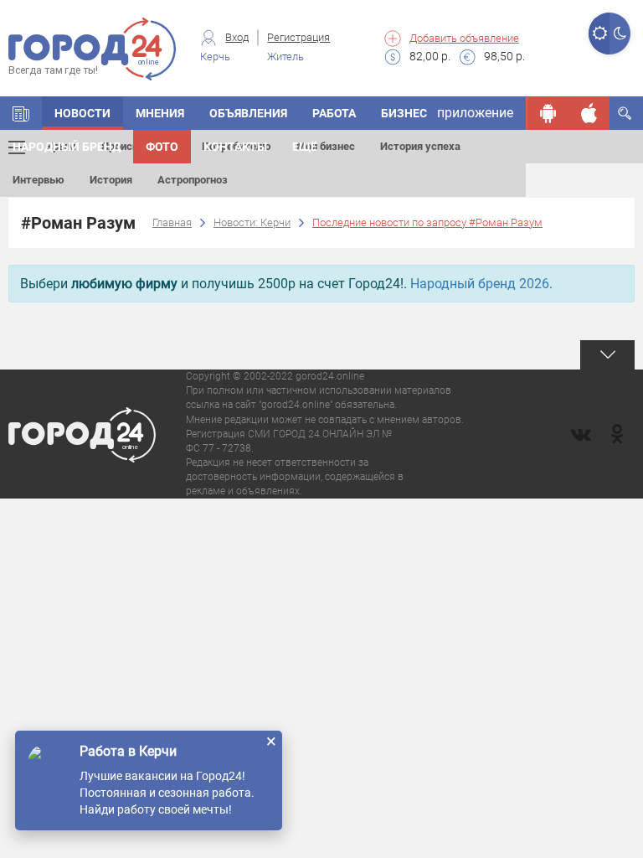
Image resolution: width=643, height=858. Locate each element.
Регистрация (298, 37)
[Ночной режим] (620, 33)
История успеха (420, 146)
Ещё (304, 146)
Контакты (235, 146)
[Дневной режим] (599, 33)
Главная (172, 222)
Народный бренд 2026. (481, 284)
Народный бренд (67, 146)
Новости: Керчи (252, 222)
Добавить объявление (464, 38)
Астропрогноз (192, 179)
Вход (237, 37)
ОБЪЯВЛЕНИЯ (248, 113)
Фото (162, 146)
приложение (475, 113)
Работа (334, 113)
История (111, 179)
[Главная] (21, 113)
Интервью (38, 179)
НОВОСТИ (82, 113)
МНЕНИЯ (160, 113)
